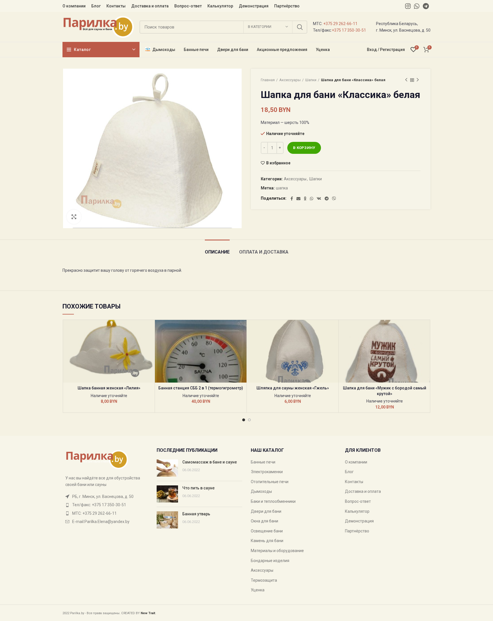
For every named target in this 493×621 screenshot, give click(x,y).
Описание (217, 252)
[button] (150, 342)
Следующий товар (418, 80)
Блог (349, 471)
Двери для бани (266, 511)
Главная (268, 80)
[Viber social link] (334, 198)
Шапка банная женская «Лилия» (109, 388)
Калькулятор (357, 511)
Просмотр (150, 354)
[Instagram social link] (407, 6)
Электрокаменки (267, 471)
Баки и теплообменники (273, 501)
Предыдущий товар (406, 80)
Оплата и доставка (263, 252)
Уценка (257, 590)
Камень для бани (267, 540)
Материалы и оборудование (277, 550)
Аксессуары (290, 80)
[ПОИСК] (299, 27)
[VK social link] (319, 198)
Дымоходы (261, 491)
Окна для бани (264, 521)
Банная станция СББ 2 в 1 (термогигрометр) (200, 388)
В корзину (304, 148)
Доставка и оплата (363, 491)
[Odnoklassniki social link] (305, 198)
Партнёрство (357, 531)
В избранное (278, 163)
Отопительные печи (269, 481)
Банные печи (263, 462)
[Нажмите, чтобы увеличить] (74, 217)
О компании (356, 462)
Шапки (310, 80)
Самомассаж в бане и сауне (209, 462)
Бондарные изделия (270, 560)
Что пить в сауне (198, 488)
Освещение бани (267, 531)
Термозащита (264, 580)
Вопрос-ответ (358, 501)
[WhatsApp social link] (416, 6)
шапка (282, 188)
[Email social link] (298, 198)
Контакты (354, 481)
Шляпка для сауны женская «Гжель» (292, 388)
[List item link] (105, 505)
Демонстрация (359, 521)
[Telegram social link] (426, 6)
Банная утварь (196, 514)
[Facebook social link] (292, 198)
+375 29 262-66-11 (340, 23)
